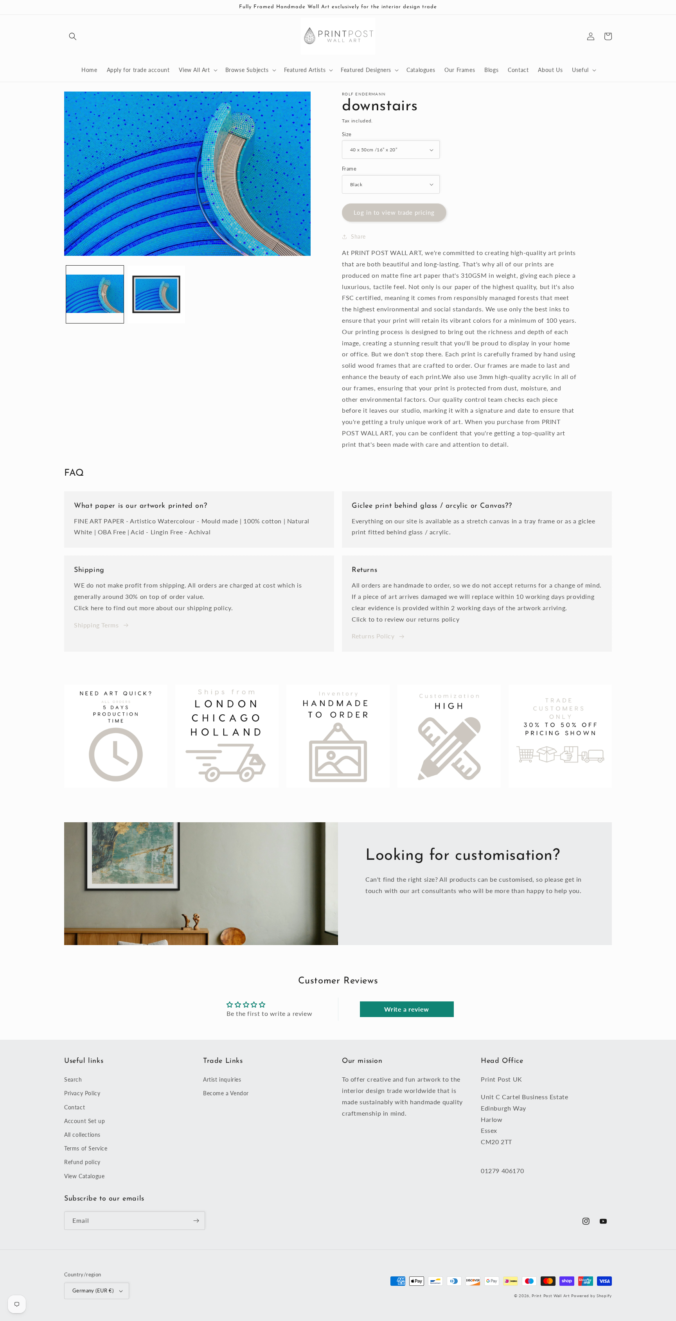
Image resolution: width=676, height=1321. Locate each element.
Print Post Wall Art (551, 1295)
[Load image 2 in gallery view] (156, 294)
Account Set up (84, 1121)
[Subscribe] (196, 1220)
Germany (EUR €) (92, 1290)
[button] (72, 36)
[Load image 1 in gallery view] (95, 294)
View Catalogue (84, 1176)
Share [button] (358, 236)
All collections (82, 1134)
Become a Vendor (226, 1093)
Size (347, 134)
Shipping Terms (96, 625)
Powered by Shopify (591, 1295)
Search (73, 1079)
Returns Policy (373, 636)
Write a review (406, 1009)
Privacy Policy (82, 1093)
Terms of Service (86, 1148)
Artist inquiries (222, 1079)
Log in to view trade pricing (394, 212)
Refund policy (82, 1162)
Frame (349, 168)
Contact (74, 1107)
